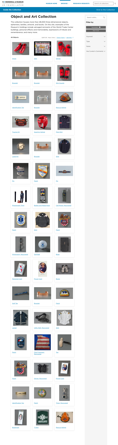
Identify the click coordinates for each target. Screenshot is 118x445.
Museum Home (51, 3)
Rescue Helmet (61, 107)
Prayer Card (38, 279)
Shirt (57, 156)
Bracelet (15, 83)
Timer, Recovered (62, 403)
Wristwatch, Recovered (20, 254)
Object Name (61, 37)
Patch (36, 181)
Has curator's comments (94, 51)
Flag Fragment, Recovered (39, 353)
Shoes (14, 58)
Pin (13, 181)
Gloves (58, 58)
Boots (58, 279)
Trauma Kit (16, 132)
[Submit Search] (115, 3)
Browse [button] (64, 3)
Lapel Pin (15, 156)
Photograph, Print (18, 205)
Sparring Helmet (39, 132)
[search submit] (104, 17)
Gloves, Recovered (40, 378)
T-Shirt (36, 427)
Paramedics (95, 27)
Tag (57, 352)
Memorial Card (17, 279)
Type (88, 41)
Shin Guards (60, 83)
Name (88, 46)
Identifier (69, 37)
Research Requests (81, 3)
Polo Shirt (59, 132)
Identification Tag (18, 107)
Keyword (89, 36)
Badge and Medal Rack (42, 205)
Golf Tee (15, 303)
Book (58, 254)
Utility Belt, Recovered (41, 328)
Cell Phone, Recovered (63, 205)
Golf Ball (37, 254)
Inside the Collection (12, 10)
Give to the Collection (105, 10)
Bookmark (15, 427)
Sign (35, 58)
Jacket (14, 328)
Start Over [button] (96, 30)
